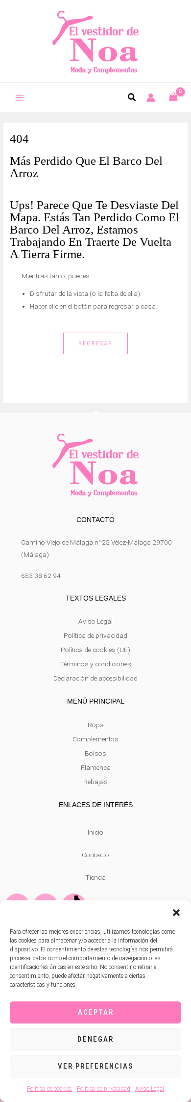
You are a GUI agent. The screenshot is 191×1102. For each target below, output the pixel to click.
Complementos (95, 739)
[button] (176, 913)
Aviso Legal (149, 1088)
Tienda (95, 877)
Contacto (95, 855)
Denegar (95, 1039)
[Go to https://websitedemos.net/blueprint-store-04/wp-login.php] (150, 97)
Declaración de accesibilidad (95, 678)
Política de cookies (49, 1088)
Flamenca (96, 767)
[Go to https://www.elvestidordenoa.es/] (95, 41)
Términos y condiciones (95, 664)
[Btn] (20, 98)
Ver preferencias (95, 1066)
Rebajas (95, 782)
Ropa (96, 725)
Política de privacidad (103, 1088)
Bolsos (95, 753)
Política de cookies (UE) (95, 650)
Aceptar (96, 1012)
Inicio (95, 832)
